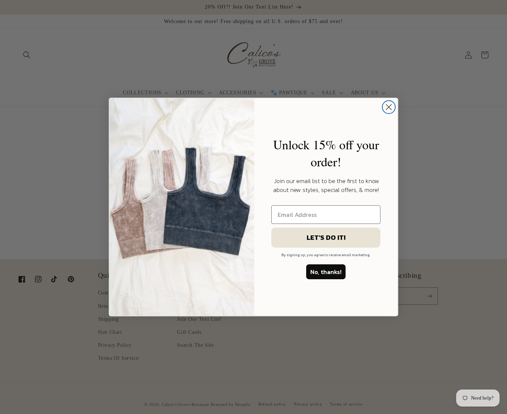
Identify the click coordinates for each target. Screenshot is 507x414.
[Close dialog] (388, 107)
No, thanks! (325, 271)
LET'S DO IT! (326, 237)
